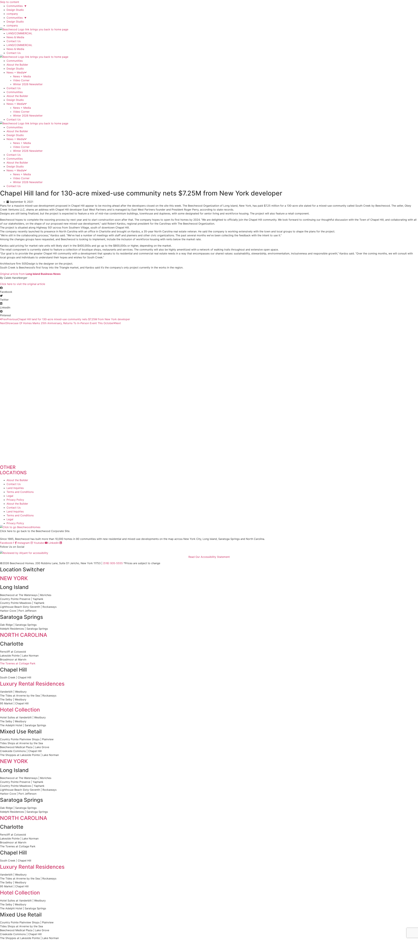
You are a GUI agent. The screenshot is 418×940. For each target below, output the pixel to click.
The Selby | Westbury (13, 699)
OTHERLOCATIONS (13, 470)
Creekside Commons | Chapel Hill (21, 751)
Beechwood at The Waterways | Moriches (25, 595)
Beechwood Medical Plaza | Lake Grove (24, 747)
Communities (16, 6)
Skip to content (9, 2)
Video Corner (21, 80)
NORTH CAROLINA (23, 635)
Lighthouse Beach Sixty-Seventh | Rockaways (28, 606)
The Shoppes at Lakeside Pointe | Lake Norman (29, 755)
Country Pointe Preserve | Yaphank (21, 599)
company (12, 13)
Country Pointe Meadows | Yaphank (22, 602)
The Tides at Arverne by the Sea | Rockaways (28, 695)
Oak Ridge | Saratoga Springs (18, 624)
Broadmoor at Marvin (13, 659)
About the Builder (17, 64)
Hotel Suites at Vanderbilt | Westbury (23, 717)
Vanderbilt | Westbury (13, 691)
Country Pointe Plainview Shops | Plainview (27, 739)
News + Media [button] (15, 72)
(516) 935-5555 (113, 563)
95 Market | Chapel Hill (14, 703)
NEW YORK (14, 578)
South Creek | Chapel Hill (15, 677)
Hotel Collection (20, 709)
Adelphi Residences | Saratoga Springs (24, 628)
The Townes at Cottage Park (17, 663)
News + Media (22, 76)
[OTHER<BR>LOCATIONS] (209, 461)
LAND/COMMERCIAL (19, 33)
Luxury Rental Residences (32, 684)
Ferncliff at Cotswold (13, 651)
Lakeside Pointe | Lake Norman (19, 655)
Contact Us (14, 41)
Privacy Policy (15, 499)
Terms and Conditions (20, 492)
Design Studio (15, 9)
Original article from (30, 273)
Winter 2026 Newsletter (28, 84)
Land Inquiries (15, 488)
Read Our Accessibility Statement (209, 556)
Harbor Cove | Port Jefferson (18, 610)
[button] (209, 290)
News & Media (15, 37)
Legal (10, 495)
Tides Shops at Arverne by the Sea (21, 743)
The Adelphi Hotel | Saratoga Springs (23, 725)
